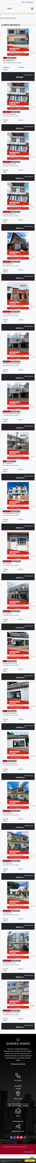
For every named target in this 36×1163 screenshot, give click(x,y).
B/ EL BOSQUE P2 (7, 863)
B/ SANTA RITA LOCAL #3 (10, 663)
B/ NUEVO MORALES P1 (9, 214)
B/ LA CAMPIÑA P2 (8, 463)
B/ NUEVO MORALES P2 (9, 164)
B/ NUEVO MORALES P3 (9, 114)
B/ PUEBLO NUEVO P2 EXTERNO (12, 413)
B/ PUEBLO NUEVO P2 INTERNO (11, 363)
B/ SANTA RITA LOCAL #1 (10, 763)
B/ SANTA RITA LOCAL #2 (10, 713)
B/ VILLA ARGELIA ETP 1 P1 (10, 313)
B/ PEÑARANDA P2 (8, 264)
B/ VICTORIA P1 (7, 563)
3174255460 (18, 1086)
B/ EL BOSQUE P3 (7, 813)
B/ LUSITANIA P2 (7, 913)
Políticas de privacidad (18, 1064)
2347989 (18, 1088)
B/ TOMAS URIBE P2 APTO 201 (11, 1012)
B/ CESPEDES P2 (7, 613)
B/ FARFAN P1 (9, 60)
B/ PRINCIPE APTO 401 (9, 962)
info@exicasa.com (18, 1121)
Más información (9, 1161)
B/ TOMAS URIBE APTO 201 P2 (11, 513)
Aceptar (29, 1160)
